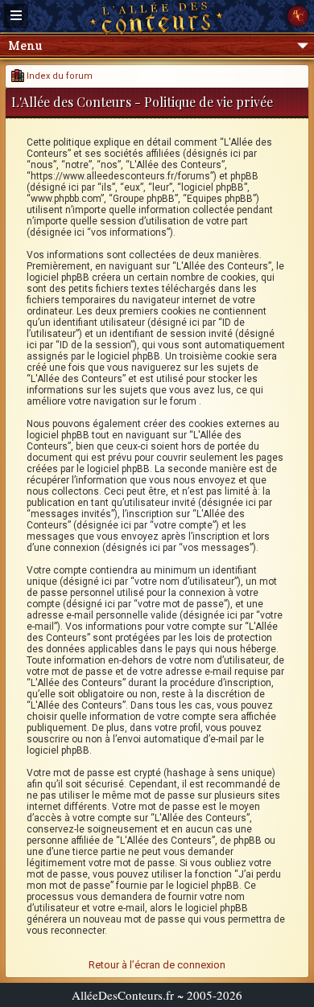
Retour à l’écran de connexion (157, 965)
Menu (25, 45)
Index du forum (58, 76)
